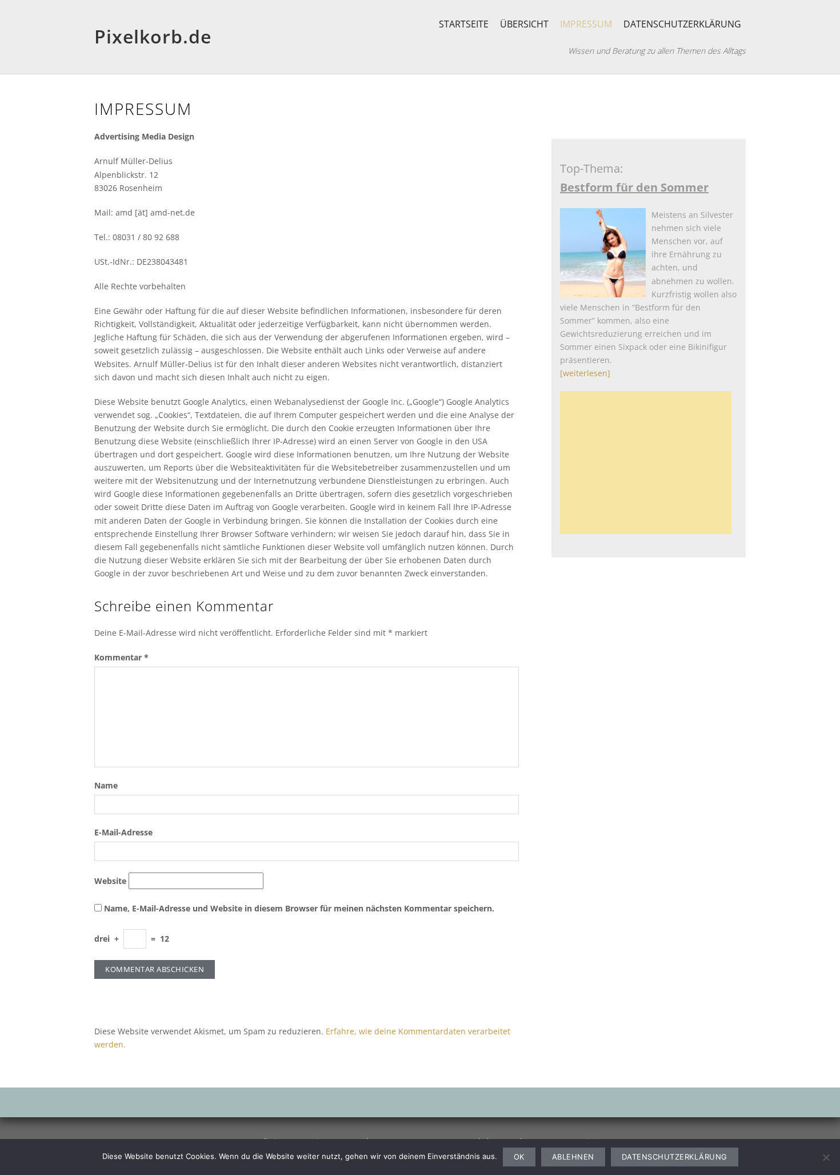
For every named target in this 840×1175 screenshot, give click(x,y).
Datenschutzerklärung (682, 24)
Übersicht (524, 24)
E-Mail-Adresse (123, 832)
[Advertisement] (649, 462)
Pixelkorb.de (152, 36)
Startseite (464, 24)
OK (519, 1156)
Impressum (586, 24)
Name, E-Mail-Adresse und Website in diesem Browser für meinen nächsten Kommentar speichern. (299, 908)
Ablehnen (573, 1156)
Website (110, 880)
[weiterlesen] (585, 373)
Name (106, 785)
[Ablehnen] (825, 1157)
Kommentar (121, 657)
